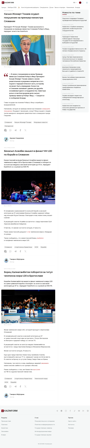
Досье (51, 7)
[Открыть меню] (87, 2)
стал (29, 232)
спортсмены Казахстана (23, 247)
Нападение (9, 126)
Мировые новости (40, 122)
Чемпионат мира (41, 378)
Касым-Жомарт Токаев (23, 122)
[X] (25, 130)
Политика (4, 424)
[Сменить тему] (81, 2)
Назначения (70, 7)
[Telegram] (15, 130)
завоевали (45, 363)
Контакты (71, 424)
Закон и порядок (59, 7)
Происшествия (6, 421)
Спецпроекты (44, 7)
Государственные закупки (43, 435)
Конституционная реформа (30, 7)
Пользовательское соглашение (45, 421)
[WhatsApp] (10, 130)
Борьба (43, 247)
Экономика (4, 431)
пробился (40, 238)
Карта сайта (72, 421)
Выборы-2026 (12, 7)
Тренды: (3, 7)
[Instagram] (5, 130)
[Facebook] (20, 130)
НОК (36, 247)
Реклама (71, 428)
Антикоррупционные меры (43, 431)
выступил (36, 369)
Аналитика (4, 428)
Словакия (8, 122)
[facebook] (70, 411)
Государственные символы (43, 428)
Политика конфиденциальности (45, 424)
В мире (3, 435)
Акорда (77, 7)
